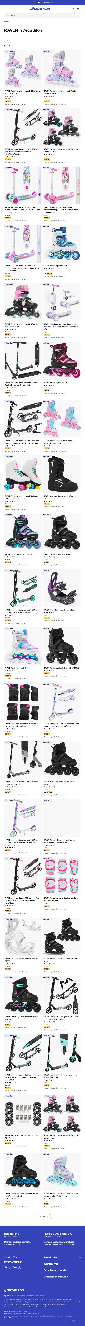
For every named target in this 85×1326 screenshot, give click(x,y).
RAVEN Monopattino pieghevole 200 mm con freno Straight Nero (61, 1018)
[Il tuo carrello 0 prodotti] (78, 8)
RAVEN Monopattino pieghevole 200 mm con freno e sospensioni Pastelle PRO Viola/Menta (22, 842)
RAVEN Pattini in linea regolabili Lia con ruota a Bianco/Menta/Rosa (60, 841)
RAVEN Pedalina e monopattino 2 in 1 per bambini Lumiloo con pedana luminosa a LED (61, 326)
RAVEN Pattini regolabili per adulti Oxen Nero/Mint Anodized (21, 1195)
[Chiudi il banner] (79, 2)
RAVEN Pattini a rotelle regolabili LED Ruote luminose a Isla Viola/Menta (62, 1195)
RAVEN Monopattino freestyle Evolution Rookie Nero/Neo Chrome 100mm (21, 384)
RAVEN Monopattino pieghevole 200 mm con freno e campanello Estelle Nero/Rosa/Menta (22, 151)
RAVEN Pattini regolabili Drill (55, 266)
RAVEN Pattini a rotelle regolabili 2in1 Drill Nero (61, 960)
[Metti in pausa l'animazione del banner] (76, 2)
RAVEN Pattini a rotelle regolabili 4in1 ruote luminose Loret (61, 1136)
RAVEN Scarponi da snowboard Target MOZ (60, 497)
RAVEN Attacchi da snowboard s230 (59, 610)
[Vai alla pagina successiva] (49, 1216)
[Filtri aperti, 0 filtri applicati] (7, 40)
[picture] (23, 69)
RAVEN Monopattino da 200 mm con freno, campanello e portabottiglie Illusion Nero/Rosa (23, 900)
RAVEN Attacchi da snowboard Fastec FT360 (21, 960)
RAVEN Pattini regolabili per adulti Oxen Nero (60, 783)
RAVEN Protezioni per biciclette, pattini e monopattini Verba (61, 899)
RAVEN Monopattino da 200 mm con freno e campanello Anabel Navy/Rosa (61, 725)
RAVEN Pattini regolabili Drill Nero (18, 554)
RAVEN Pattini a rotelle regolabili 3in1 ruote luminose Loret (22, 92)
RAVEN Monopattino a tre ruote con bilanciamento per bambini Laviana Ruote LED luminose (22, 209)
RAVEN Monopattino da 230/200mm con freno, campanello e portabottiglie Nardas (22, 442)
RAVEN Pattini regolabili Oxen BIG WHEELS (61, 668)
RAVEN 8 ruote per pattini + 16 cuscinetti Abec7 (21, 1136)
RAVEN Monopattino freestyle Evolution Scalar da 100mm (21, 783)
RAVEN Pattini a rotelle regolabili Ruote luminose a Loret (60, 92)
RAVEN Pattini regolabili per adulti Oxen (21, 1017)
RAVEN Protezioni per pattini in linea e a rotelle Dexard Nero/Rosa (21, 725)
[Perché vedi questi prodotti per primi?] (5, 46)
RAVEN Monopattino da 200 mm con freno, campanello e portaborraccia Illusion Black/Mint (23, 1077)
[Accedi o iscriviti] (73, 8)
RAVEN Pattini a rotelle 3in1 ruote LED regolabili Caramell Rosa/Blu (59, 442)
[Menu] (6, 8)
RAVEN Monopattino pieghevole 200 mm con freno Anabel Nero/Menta (22, 611)
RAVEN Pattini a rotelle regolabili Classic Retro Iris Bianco (21, 497)
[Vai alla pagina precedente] (35, 1216)
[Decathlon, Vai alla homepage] (40, 8)
